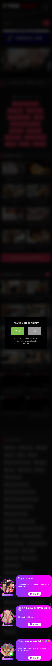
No (34, 331)
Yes (17, 331)
